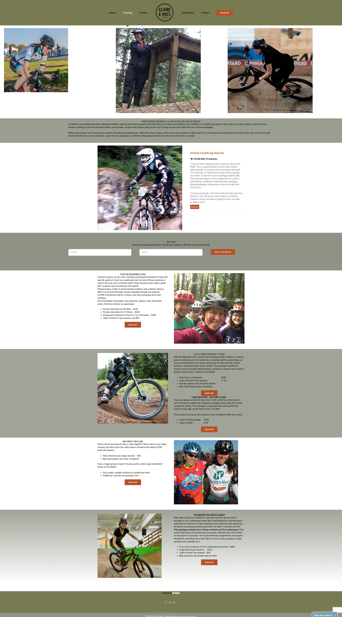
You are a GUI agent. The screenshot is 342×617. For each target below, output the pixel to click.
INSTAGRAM (176, 593)
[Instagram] (170, 602)
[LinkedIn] (174, 602)
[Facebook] (166, 602)
